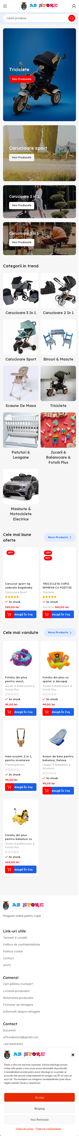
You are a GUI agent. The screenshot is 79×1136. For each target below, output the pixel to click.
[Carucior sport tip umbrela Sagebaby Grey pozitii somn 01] (20, 564)
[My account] (74, 6)
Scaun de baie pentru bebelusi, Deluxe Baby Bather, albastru (58, 760)
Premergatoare (15, 764)
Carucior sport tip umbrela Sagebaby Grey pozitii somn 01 (19, 587)
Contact (8, 958)
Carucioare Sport (16, 592)
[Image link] (23, 905)
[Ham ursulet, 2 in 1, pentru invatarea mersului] (20, 737)
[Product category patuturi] (20, 437)
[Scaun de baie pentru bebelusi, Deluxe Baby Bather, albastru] (58, 737)
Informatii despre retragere (21, 1011)
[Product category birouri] (58, 341)
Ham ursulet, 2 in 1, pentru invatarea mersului (18, 760)
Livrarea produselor (16, 991)
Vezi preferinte (39, 1119)
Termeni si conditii (15, 937)
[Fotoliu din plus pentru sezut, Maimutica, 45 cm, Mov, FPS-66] (20, 658)
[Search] (71, 18)
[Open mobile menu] (5, 6)
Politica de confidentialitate (48, 1128)
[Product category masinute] (20, 496)
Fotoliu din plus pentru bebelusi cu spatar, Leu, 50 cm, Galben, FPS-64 (18, 840)
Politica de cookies (25, 1128)
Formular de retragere (18, 1005)
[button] (73, 1055)
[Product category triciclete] (58, 388)
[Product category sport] (20, 341)
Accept (39, 1097)
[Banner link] (39, 74)
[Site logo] (39, 6)
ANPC (7, 965)
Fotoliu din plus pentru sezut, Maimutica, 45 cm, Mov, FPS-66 (17, 683)
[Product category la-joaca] (58, 439)
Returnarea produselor (18, 998)
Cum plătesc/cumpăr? (18, 984)
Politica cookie (13, 951)
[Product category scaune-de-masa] (20, 388)
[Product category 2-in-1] (58, 295)
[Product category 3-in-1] (20, 295)
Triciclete (48, 592)
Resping (39, 1108)
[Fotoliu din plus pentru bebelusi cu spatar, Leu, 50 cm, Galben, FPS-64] (20, 816)
